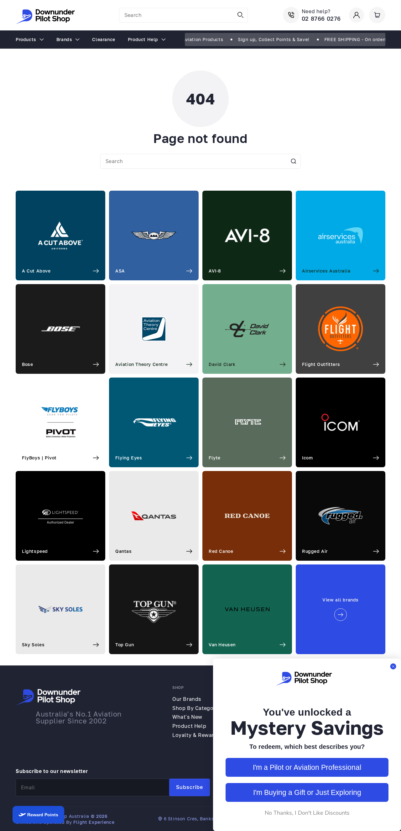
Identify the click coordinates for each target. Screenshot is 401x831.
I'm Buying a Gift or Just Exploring (307, 792)
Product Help (189, 726)
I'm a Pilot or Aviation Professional (307, 767)
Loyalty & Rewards (196, 735)
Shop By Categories (197, 708)
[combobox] (183, 15)
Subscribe (189, 787)
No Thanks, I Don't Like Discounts (307, 813)
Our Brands (186, 699)
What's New (187, 717)
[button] (377, 15)
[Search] (240, 15)
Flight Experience (93, 822)
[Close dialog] (393, 666)
